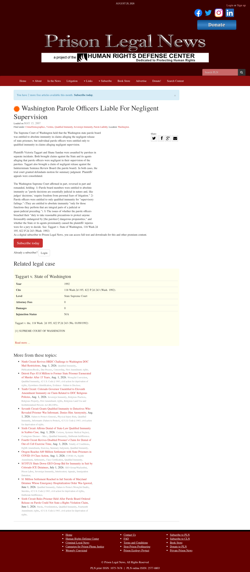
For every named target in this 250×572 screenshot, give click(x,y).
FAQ (126, 538)
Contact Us (130, 535)
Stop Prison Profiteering (137, 546)
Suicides (25, 491)
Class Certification (54, 459)
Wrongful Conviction (77, 377)
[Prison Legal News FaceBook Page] (198, 11)
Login (230, 5)
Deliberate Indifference (78, 436)
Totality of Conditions (79, 444)
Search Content (175, 81)
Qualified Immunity (64, 126)
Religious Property (30, 400)
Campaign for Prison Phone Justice (85, 546)
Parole (40, 506)
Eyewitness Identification (39, 385)
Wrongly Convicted (76, 550)
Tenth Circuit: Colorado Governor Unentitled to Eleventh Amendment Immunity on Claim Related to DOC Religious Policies (54, 393)
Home (23, 81)
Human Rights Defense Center (82, 538)
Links (88, 81)
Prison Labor (27, 471)
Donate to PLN (178, 546)
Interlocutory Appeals (65, 471)
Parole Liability (101, 126)
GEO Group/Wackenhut (76, 467)
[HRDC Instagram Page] (218, 11)
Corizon (60, 432)
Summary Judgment (59, 447)
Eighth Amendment (30, 447)
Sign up (241, 5)
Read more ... (22, 342)
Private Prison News (181, 550)
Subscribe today (83, 95)
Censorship (59, 369)
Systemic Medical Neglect (77, 432)
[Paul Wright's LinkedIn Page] (230, 11)
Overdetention (50, 506)
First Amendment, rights (77, 369)
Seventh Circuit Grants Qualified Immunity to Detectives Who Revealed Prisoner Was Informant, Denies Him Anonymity (55, 410)
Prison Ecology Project (136, 550)
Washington (123, 126)
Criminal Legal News (77, 542)
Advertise (141, 81)
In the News (54, 81)
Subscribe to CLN (180, 538)
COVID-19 (71, 455)
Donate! (156, 81)
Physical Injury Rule (67, 416)
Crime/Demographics (35, 126)
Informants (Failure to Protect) (46, 420)
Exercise (45, 447)
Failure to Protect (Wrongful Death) (72, 487)
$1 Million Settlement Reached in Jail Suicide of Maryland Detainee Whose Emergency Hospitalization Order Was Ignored (56, 481)
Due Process (46, 369)
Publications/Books (30, 369)
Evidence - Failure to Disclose (66, 385)
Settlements (39, 459)
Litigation (72, 81)
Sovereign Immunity (83, 126)
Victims (50, 126)
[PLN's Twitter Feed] (208, 11)
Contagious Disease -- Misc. (34, 436)
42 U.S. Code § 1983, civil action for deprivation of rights (57, 491)
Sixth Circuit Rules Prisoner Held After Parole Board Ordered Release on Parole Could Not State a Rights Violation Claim (55, 500)
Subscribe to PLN (180, 535)
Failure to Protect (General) (43, 416)
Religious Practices (77, 397)
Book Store (124, 81)
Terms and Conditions (136, 542)
